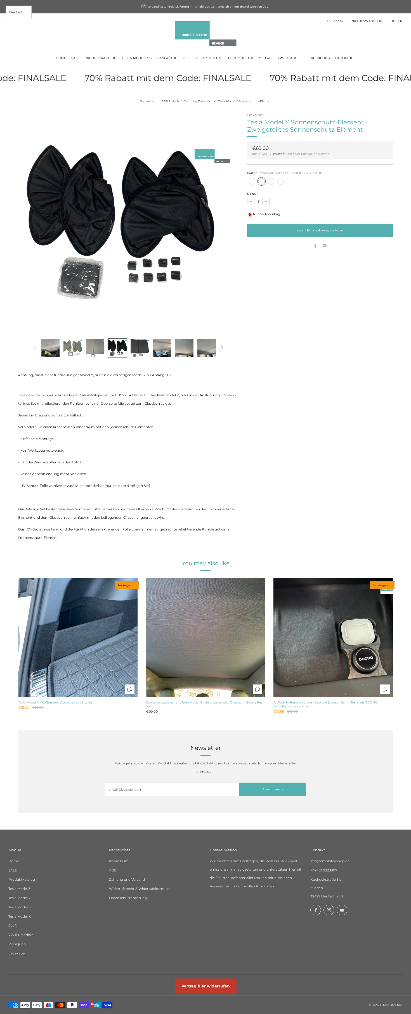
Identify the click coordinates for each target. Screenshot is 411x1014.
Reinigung (17, 944)
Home (13, 861)
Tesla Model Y (19, 898)
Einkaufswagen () (366, 21)
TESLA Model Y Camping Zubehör (186, 101)
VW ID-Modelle (21, 935)
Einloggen (335, 21)
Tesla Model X (19, 916)
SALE (12, 870)
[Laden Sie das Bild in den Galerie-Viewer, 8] (206, 347)
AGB (113, 870)
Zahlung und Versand (127, 879)
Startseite (146, 101)
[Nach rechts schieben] (222, 348)
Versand (279, 154)
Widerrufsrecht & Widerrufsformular (139, 889)
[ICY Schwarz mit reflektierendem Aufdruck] (280, 181)
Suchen (396, 21)
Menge (252, 194)
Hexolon (255, 115)
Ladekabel (16, 953)
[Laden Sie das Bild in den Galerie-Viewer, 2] (72, 347)
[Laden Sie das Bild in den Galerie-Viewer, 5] (139, 347)
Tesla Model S (19, 907)
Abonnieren (272, 789)
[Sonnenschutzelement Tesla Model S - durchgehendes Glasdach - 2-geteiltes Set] (205, 637)
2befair (14, 925)
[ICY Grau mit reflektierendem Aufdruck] (271, 181)
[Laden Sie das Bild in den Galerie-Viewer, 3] (95, 347)
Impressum (119, 861)
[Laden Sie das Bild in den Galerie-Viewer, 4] (117, 347)
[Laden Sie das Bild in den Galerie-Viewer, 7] (184, 347)
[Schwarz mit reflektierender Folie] (261, 181)
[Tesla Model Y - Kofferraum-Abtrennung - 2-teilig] (78, 637)
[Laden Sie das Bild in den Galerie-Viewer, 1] (50, 347)
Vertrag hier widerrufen (205, 986)
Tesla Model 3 (19, 889)
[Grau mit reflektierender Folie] (252, 181)
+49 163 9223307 (323, 870)
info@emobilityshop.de (329, 861)
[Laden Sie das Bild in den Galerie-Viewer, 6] (161, 347)
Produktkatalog (21, 879)
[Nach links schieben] (35, 348)
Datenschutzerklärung (128, 898)
